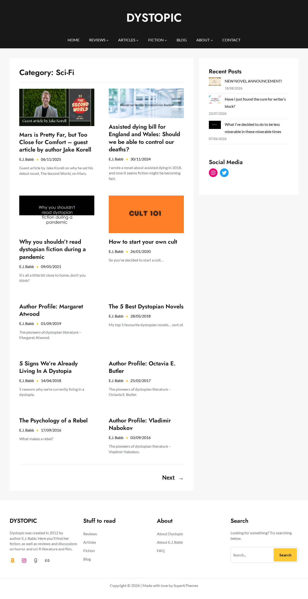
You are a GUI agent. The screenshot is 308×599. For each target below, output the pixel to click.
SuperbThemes (185, 585)
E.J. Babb (26, 159)
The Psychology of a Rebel (53, 420)
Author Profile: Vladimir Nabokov (140, 424)
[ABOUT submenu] (212, 40)
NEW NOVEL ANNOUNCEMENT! (253, 81)
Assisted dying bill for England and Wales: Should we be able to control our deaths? (144, 138)
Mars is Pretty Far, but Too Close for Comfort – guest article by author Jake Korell (55, 142)
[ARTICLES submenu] (137, 40)
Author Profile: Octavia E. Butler (142, 367)
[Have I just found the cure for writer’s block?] (215, 101)
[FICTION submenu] (166, 40)
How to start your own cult (143, 241)
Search (285, 555)
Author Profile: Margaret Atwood (51, 310)
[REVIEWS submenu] (107, 40)
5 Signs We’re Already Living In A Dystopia (48, 367)
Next (173, 477)
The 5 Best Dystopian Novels (146, 306)
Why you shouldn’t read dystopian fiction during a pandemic (52, 249)
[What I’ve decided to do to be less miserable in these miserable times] (215, 126)
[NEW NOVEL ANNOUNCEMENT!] (215, 82)
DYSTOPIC (154, 17)
